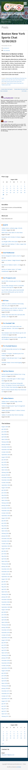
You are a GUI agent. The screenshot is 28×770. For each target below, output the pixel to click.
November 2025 (5, 449)
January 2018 (5, 688)
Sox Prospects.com (9, 278)
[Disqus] (14, 114)
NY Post (5, 300)
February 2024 (5, 503)
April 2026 (4, 437)
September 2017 (6, 698)
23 (3, 192)
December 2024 (5, 477)
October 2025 (5, 452)
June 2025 (4, 462)
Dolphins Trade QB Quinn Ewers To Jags (12, 358)
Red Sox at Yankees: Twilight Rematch (11, 260)
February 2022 (5, 564)
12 (14, 188)
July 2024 (4, 490)
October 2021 (5, 574)
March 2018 (4, 683)
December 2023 (5, 508)
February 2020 (5, 625)
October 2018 (5, 665)
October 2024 (5, 482)
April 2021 (4, 589)
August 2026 (5, 426)
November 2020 (5, 602)
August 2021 (5, 579)
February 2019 (5, 655)
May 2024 (4, 495)
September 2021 (6, 576)
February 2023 (5, 533)
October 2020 (5, 604)
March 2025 (4, 470)
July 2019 (4, 642)
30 (3, 194)
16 (3, 190)
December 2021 (5, 569)
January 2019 (5, 658)
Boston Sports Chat (10, 78)
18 (10, 190)
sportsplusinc (6, 48)
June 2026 (4, 431)
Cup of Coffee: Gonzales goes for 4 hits (11, 281)
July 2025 (4, 459)
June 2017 (4, 706)
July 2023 (4, 520)
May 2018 (4, 678)
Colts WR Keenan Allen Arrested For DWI (12, 349)
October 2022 (5, 543)
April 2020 (4, 619)
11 (10, 188)
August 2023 (5, 518)
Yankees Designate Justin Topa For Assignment (13, 406)
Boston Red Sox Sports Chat (13, 83)
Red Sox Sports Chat (11, 81)
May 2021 (4, 586)
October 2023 (5, 513)
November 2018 (5, 663)
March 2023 (4, 531)
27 (17, 192)
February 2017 (5, 716)
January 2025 (5, 475)
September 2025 (6, 454)
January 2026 (5, 444)
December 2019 (5, 630)
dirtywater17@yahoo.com (8, 755)
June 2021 (4, 584)
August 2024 (5, 487)
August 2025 (5, 457)
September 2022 (6, 546)
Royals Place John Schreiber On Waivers (11, 237)
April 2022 (4, 559)
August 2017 (5, 701)
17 (6, 190)
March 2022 (4, 561)
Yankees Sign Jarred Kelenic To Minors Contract (13, 410)
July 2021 (4, 581)
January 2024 (5, 505)
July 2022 (4, 551)
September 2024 (6, 485)
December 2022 (5, 538)
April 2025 (4, 467)
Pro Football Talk (9, 323)
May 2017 (4, 708)
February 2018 (5, 686)
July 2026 (4, 429)
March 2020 (4, 622)
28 (21, 192)
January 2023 (5, 536)
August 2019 (5, 640)
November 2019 (5, 632)
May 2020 (4, 617)
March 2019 (4, 653)
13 (17, 188)
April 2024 (4, 498)
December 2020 (5, 599)
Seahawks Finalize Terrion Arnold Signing (12, 362)
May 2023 (4, 525)
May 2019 (4, 647)
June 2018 (4, 675)
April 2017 (4, 711)
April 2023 (4, 528)
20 (17, 190)
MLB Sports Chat (18, 78)
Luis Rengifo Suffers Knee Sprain (9, 241)
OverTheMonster (8, 253)
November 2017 (5, 693)
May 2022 (4, 556)
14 (21, 188)
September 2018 (6, 668)
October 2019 (5, 635)
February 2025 (5, 472)
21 (21, 190)
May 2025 (4, 464)
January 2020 (5, 627)
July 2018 (4, 673)
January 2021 (5, 597)
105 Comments (6, 50)
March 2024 (4, 500)
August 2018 (5, 670)
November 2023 (5, 510)
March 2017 (4, 713)
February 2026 (5, 442)
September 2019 (6, 637)
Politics (5, 81)
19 (14, 190)
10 (6, 188)
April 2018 (4, 680)
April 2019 (4, 650)
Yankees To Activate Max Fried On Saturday (12, 415)
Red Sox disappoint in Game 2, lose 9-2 (11, 256)
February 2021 (5, 594)
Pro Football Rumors (10, 346)
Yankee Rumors (8, 398)
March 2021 (4, 592)
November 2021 (5, 571)
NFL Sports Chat (14, 80)
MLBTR (5, 225)
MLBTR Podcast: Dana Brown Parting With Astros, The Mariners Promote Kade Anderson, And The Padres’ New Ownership (13, 385)
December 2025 (5, 447)
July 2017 (4, 703)
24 (6, 192)
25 (10, 192)
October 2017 (5, 696)
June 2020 (4, 614)
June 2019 (4, 645)
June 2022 (4, 553)
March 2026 (4, 439)
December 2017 (5, 691)
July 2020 (4, 612)
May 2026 (4, 434)
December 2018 (5, 660)
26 (14, 192)
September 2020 (6, 607)
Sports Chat (19, 81)
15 (24, 188)
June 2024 (4, 492)
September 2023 (6, 515)
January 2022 (5, 566)
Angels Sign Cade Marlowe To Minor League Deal (14, 244)
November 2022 (5, 541)
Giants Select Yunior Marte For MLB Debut (12, 232)
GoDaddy (19, 767)
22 (24, 190)
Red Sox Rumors (8, 371)
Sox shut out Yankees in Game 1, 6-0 (11, 265)
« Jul (3, 198)
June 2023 (4, 523)
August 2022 (5, 548)
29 (24, 192)
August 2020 (5, 609)
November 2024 (5, 480)
